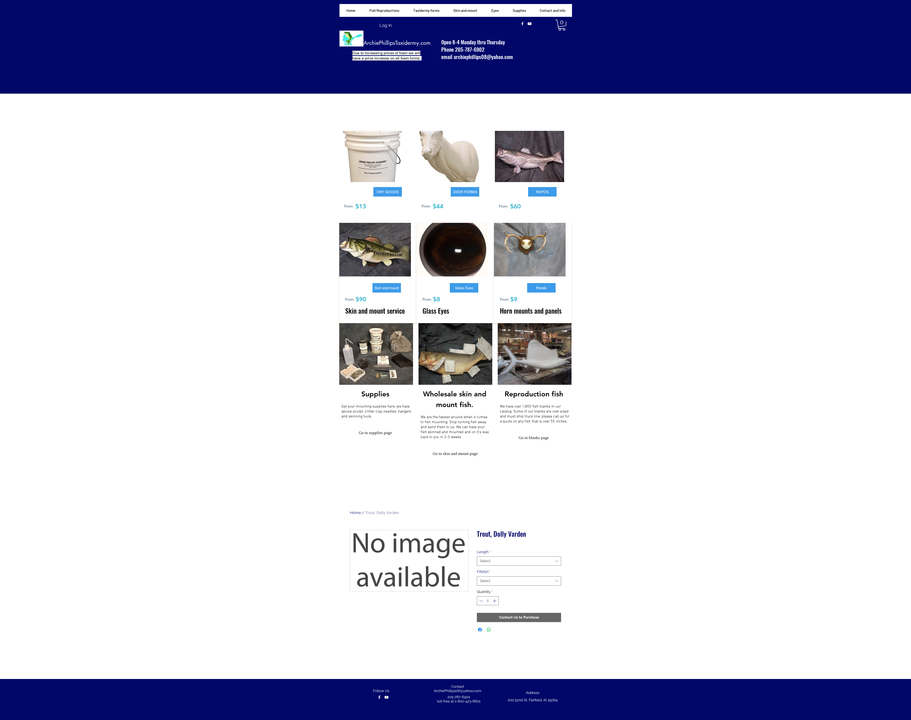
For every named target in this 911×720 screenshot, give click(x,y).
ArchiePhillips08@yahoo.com (457, 691)
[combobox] (519, 561)
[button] (426, 10)
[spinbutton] (488, 600)
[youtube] (529, 23)
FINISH (484, 572)
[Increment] (495, 600)
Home (355, 512)
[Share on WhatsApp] (489, 630)
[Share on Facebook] (480, 630)
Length (484, 552)
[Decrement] (481, 600)
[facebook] (522, 23)
